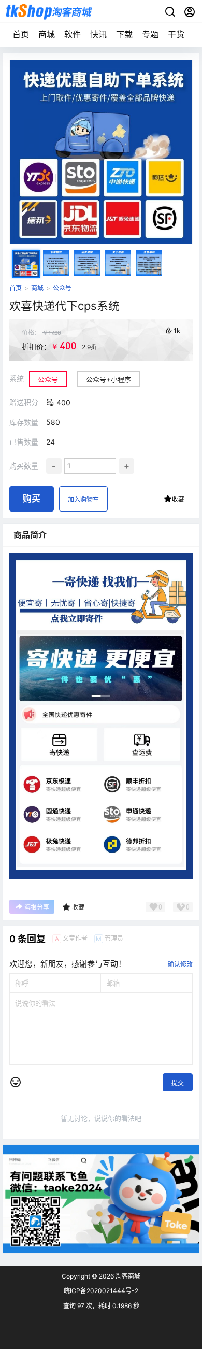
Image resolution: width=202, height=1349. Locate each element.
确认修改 (180, 964)
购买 (31, 498)
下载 (124, 34)
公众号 (62, 288)
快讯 (98, 34)
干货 (176, 34)
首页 (20, 34)
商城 (46, 34)
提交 (177, 1083)
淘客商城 (127, 1276)
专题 (150, 34)
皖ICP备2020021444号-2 (101, 1291)
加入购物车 (83, 499)
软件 (72, 34)
